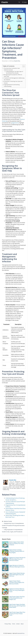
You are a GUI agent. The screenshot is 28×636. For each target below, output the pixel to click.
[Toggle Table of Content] (22, 66)
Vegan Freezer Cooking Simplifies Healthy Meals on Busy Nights (16, 551)
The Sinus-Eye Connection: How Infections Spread (12, 69)
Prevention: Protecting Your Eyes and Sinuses (13, 82)
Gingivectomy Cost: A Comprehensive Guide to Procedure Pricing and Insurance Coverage (13, 525)
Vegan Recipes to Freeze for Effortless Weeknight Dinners (17, 566)
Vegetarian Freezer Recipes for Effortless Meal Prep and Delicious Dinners (17, 559)
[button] (19, 2)
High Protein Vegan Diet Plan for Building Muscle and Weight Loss (17, 598)
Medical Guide (8, 521)
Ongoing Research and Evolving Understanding (12, 85)
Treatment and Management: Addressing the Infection (14, 78)
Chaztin (4, 2)
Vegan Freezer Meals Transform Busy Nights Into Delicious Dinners (16, 582)
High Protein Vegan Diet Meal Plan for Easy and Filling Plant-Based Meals (17, 606)
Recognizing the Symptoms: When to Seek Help (13, 75)
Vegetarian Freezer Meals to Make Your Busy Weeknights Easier (16, 590)
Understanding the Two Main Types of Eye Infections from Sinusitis (14, 72)
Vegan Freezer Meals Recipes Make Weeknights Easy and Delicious (17, 574)
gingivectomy (15, 123)
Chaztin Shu (12, 480)
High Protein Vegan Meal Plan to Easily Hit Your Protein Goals (17, 613)
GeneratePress (20, 633)
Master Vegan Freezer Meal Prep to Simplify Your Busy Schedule (16, 543)
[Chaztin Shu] (5, 484)
